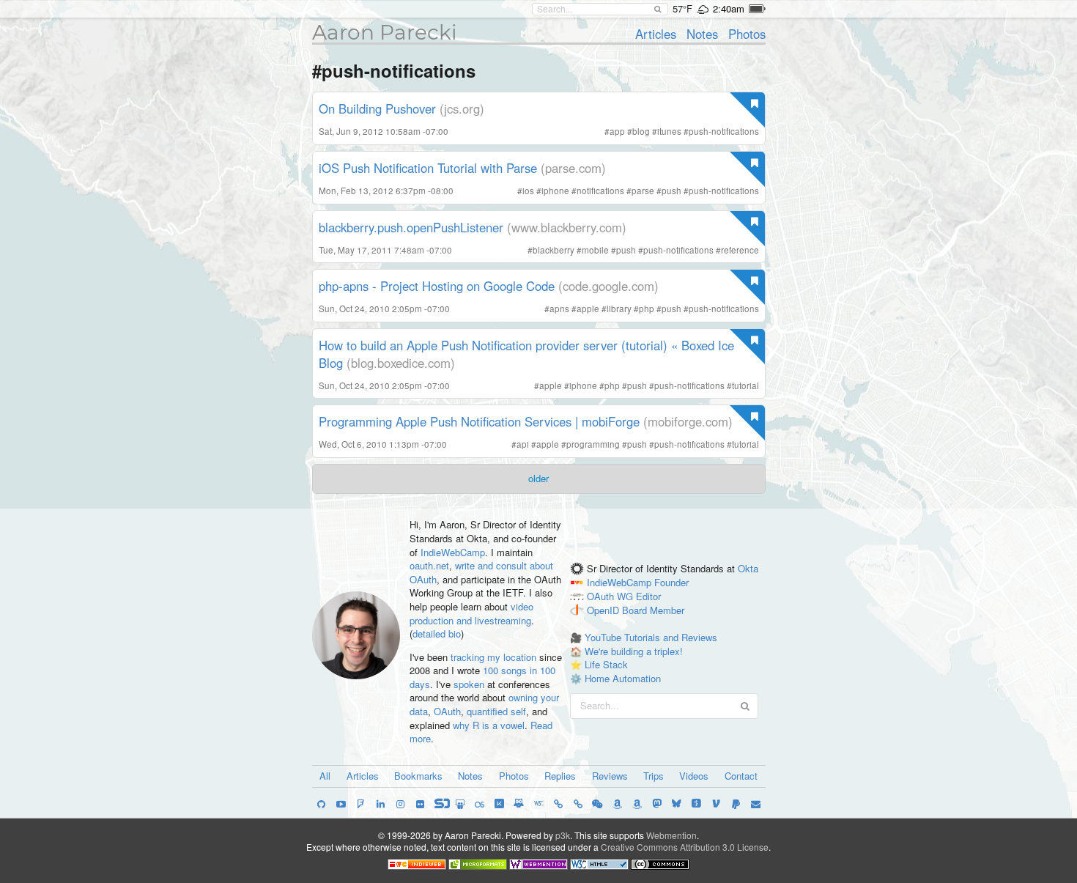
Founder (671, 582)
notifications (600, 190)
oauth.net (429, 565)
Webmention (671, 835)
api (523, 444)
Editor (648, 596)
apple (588, 308)
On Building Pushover (377, 108)
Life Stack (606, 664)
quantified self (496, 711)
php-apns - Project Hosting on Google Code (437, 286)
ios (528, 190)
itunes (669, 131)
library (619, 308)
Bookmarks (418, 776)
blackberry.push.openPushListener (411, 227)
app (617, 131)
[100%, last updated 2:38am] (757, 8)
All (324, 776)
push (671, 190)
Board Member (653, 610)
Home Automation (623, 678)
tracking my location (493, 657)
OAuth (447, 711)
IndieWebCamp (453, 552)
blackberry (553, 250)
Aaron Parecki (384, 32)
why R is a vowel (489, 725)
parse (643, 190)
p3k (562, 835)
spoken (469, 684)
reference (740, 250)
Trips (653, 776)
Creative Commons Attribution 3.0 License (685, 846)
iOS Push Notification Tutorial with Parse (428, 168)
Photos (747, 34)
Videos (693, 776)
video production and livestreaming (471, 613)
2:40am (728, 8)
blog (641, 131)
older (538, 478)
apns (559, 308)
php (646, 308)
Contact (741, 776)
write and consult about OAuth (481, 572)
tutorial (745, 385)
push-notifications (724, 131)
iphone (555, 190)
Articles (655, 34)
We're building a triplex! (634, 651)
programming (593, 444)
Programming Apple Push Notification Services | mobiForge (479, 421)
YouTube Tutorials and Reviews (651, 637)
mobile (595, 250)
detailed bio (436, 633)
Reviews (610, 776)
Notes (702, 34)
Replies (560, 776)
